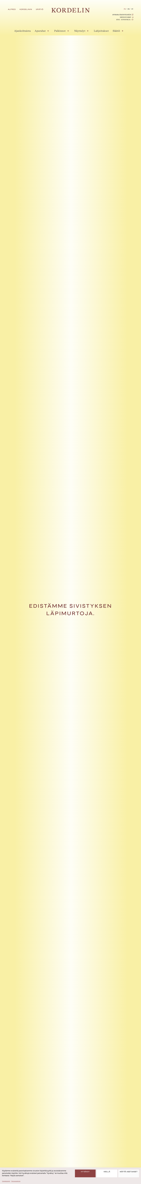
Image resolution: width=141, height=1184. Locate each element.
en (128, 9)
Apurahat (40, 30)
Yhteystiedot (125, 17)
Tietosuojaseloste (15, 1181)
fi (125, 9)
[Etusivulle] (70, 11)
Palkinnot (60, 30)
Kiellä (107, 1172)
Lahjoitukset (101, 30)
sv (132, 9)
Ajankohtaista (22, 30)
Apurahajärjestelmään (121, 14)
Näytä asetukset (128, 1172)
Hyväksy (85, 1172)
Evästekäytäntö (6, 1181)
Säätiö (116, 30)
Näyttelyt (79, 30)
